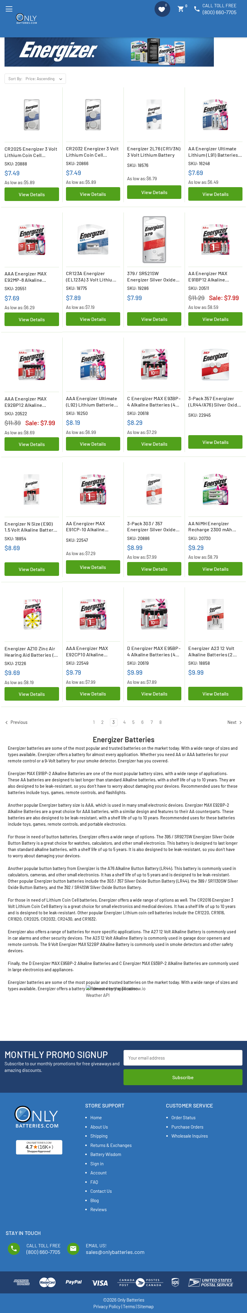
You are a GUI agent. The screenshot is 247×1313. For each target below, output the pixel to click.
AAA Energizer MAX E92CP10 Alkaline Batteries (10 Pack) (87, 651)
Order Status (183, 1117)
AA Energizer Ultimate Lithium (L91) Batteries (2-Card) (213, 152)
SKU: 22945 (199, 415)
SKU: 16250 (77, 413)
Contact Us (101, 1191)
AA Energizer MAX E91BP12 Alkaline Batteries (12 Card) (208, 276)
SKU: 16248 (199, 163)
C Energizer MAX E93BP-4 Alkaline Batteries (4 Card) (153, 401)
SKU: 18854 (15, 538)
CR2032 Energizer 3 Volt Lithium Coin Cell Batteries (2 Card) (92, 152)
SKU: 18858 (199, 663)
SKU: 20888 (16, 163)
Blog (94, 1200)
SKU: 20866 (77, 163)
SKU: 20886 (138, 538)
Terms (129, 1306)
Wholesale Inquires (189, 1136)
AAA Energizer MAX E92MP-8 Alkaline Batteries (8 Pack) (26, 277)
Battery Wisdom (105, 1154)
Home (96, 1117)
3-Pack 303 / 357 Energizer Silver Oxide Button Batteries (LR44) (153, 526)
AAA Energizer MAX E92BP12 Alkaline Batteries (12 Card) (26, 402)
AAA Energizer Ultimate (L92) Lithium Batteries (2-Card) (91, 401)
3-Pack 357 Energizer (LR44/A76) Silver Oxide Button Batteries (214, 401)
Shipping (99, 1136)
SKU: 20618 (138, 413)
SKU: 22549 (77, 663)
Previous (18, 722)
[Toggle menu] (9, 9)
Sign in (97, 1163)
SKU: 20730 (199, 538)
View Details (32, 194)
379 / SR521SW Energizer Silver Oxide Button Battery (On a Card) (151, 276)
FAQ (94, 1182)
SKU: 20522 (16, 413)
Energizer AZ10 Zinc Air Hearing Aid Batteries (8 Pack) (30, 652)
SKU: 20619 (138, 663)
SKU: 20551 (15, 288)
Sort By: (15, 78)
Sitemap (145, 1306)
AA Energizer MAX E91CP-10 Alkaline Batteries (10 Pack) (86, 526)
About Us (99, 1126)
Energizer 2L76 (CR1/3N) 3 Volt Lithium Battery (153, 152)
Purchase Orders (187, 1126)
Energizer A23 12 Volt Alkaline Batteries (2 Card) (211, 651)
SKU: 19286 (138, 288)
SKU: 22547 (77, 540)
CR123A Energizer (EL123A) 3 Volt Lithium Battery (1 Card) (91, 276)
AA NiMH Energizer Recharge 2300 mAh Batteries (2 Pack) (210, 526)
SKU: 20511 (198, 288)
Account (98, 1172)
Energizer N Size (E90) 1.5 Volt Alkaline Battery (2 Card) (30, 527)
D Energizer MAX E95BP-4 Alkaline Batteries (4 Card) (153, 651)
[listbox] (45, 78)
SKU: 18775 (76, 288)
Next (232, 722)
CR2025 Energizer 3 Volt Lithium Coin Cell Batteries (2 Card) (31, 152)
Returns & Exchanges (111, 1145)
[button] (162, 9)
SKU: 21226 (15, 663)
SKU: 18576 (138, 165)
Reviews (98, 1209)
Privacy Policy (106, 1306)
